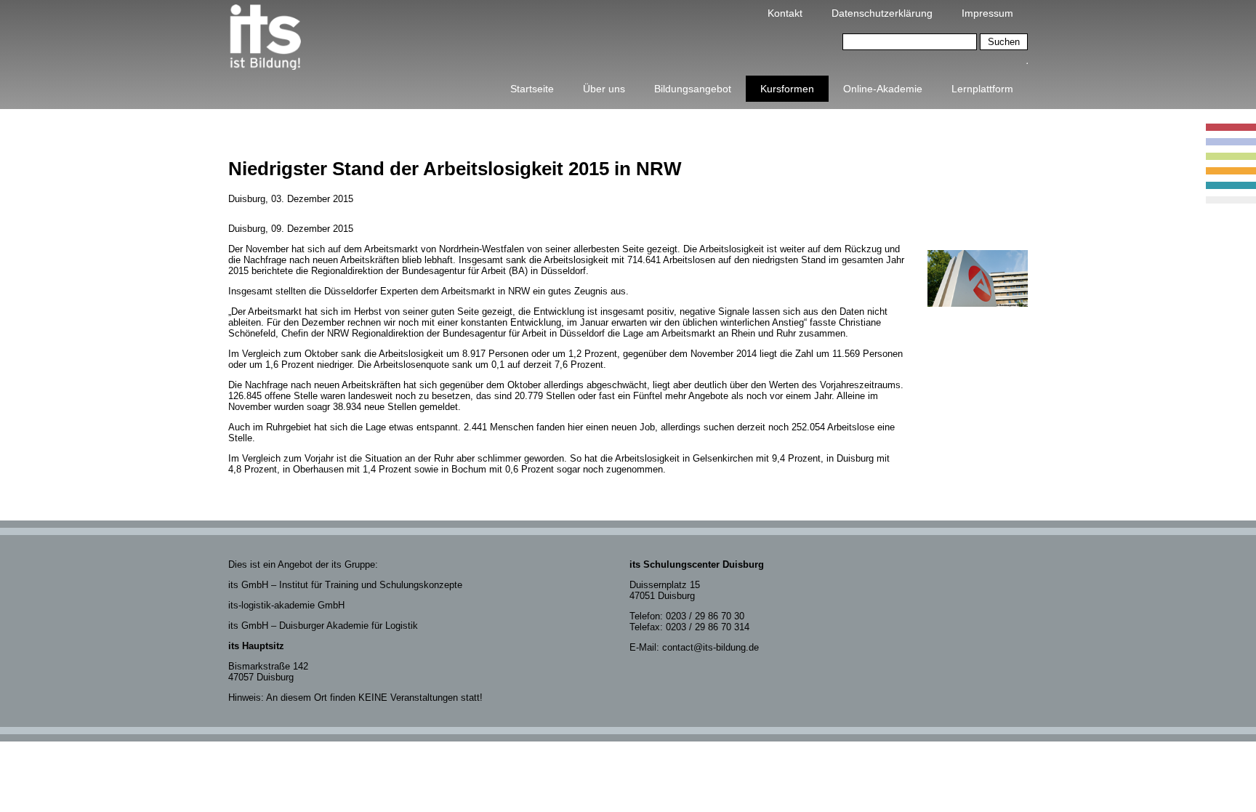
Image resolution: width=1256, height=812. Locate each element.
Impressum (987, 13)
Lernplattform (982, 89)
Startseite (532, 89)
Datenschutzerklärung (882, 13)
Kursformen (787, 89)
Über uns (604, 89)
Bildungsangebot (692, 89)
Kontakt (785, 13)
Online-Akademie (882, 89)
